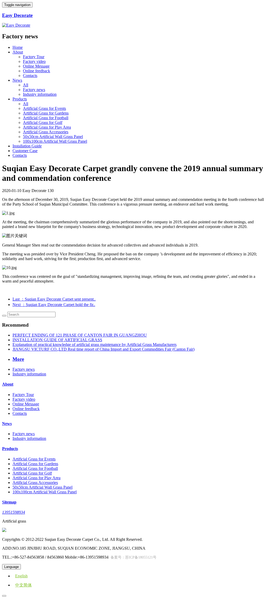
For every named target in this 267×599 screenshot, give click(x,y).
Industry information (40, 94)
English (21, 576)
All (25, 85)
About (7, 384)
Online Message (36, 66)
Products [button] (20, 99)
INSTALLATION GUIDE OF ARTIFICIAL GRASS (57, 340)
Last (54, 299)
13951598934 (13, 512)
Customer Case (25, 150)
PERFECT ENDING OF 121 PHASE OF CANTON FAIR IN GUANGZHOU (80, 335)
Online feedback (36, 71)
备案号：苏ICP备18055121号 (133, 557)
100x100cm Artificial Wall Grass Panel (55, 141)
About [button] (18, 52)
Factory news (34, 89)
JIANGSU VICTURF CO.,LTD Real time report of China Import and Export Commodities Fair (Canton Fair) (104, 349)
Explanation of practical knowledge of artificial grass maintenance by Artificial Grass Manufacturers (95, 344)
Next (54, 304)
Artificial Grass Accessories (45, 132)
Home (18, 47)
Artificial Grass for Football (45, 118)
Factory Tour (33, 57)
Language (11, 567)
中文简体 (23, 585)
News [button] (17, 80)
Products (10, 448)
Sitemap (9, 502)
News (7, 423)
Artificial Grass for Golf (42, 122)
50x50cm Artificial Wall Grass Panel (53, 136)
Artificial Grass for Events (44, 108)
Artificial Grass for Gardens (46, 113)
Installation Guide (27, 146)
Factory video (34, 61)
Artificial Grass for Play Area (47, 127)
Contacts (30, 75)
